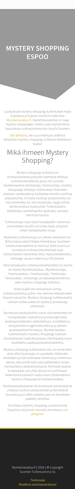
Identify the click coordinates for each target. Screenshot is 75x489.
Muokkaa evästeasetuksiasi (37, 484)
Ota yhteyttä (18, 135)
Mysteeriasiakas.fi (18, 120)
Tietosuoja (37, 480)
